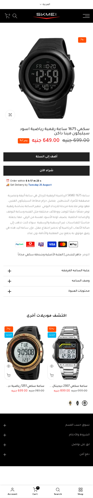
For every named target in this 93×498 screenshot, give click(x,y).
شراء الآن (46, 170)
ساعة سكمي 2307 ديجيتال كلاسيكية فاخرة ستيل (54, 386)
